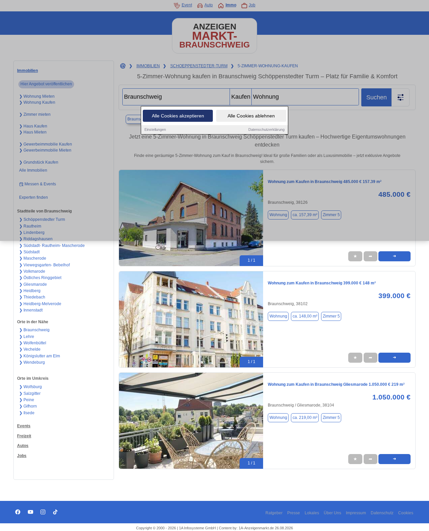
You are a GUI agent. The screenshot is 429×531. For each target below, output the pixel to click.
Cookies (405, 513)
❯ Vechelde (30, 349)
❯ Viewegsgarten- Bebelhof (44, 265)
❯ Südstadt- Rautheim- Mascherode (52, 245)
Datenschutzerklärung (266, 129)
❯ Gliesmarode (33, 284)
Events (23, 426)
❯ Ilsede (27, 413)
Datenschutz (382, 513)
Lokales (312, 513)
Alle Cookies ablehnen (251, 115)
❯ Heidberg (30, 290)
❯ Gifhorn (28, 406)
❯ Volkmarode (32, 271)
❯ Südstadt (29, 252)
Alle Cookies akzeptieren (178, 115)
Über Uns (332, 513)
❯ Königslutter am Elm (39, 356)
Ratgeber (274, 513)
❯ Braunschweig (34, 330)
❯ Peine (26, 399)
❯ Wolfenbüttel (32, 343)
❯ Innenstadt (31, 310)
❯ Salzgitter (30, 393)
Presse (293, 513)
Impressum (356, 513)
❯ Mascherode (32, 258)
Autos (22, 445)
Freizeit (24, 436)
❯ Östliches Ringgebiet (40, 277)
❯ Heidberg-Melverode (40, 303)
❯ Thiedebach (32, 297)
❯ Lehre (26, 336)
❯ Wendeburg (32, 362)
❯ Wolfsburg (30, 386)
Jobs (21, 455)
